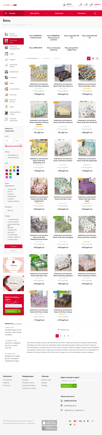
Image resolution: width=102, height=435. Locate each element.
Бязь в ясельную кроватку (53, 49)
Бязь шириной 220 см (89, 37)
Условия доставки (28, 385)
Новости (6, 383)
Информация (27, 376)
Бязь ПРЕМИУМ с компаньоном (35, 37)
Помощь (25, 380)
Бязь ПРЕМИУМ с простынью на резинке (53, 38)
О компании (7, 380)
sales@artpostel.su (70, 406)
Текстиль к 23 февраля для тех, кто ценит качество (12, 345)
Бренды (44, 383)
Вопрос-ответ (46, 380)
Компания (7, 376)
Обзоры (44, 385)
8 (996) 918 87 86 (70, 401)
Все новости (17, 324)
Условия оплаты (28, 383)
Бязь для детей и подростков (71, 49)
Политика (6, 385)
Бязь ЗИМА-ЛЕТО (35, 48)
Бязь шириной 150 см (71, 37)
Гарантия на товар (29, 388)
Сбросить (13, 251)
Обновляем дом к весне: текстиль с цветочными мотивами (13, 332)
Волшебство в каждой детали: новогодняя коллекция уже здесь (12, 358)
